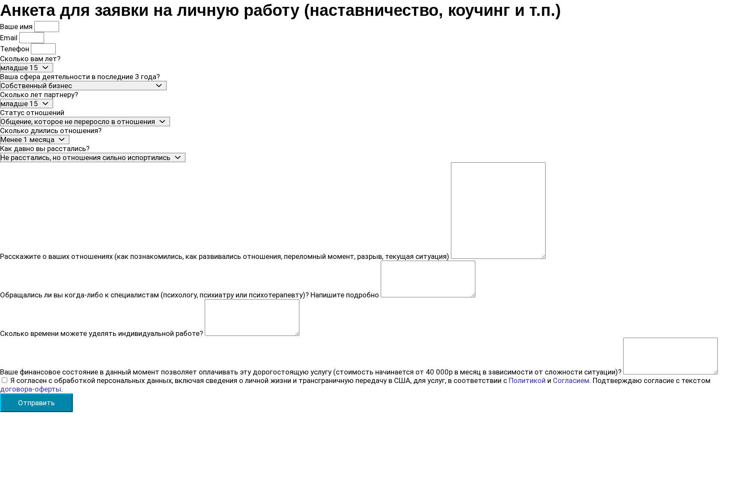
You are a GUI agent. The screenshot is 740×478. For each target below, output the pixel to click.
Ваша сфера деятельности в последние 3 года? (80, 76)
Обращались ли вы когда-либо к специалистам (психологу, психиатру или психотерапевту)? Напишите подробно (190, 295)
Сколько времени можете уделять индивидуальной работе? (102, 333)
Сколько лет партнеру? (39, 94)
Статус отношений (32, 112)
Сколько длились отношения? (50, 130)
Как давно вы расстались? (45, 148)
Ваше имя (17, 26)
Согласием (571, 380)
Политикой (527, 380)
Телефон (15, 49)
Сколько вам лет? (30, 58)
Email (9, 37)
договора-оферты (30, 389)
